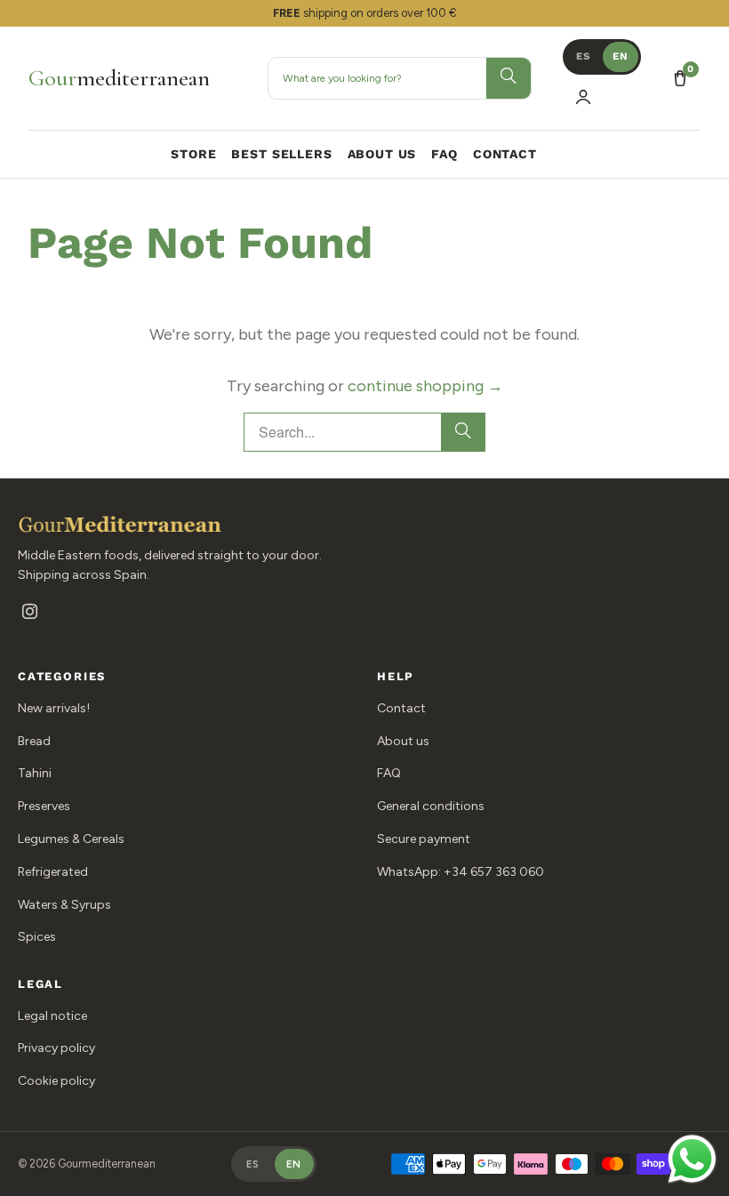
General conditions (431, 806)
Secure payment (423, 839)
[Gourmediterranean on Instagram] (30, 613)
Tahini (35, 773)
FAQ (389, 773)
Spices (37, 936)
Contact (401, 708)
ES (583, 56)
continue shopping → (425, 386)
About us (403, 741)
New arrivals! (54, 708)
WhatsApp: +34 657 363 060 (460, 871)
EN (621, 56)
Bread (34, 741)
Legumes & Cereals (71, 839)
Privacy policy (56, 1048)
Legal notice (52, 1015)
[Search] (463, 432)
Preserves (44, 806)
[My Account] (583, 96)
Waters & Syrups (64, 904)
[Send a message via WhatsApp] (692, 1159)
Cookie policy (56, 1080)
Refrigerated (53, 871)
